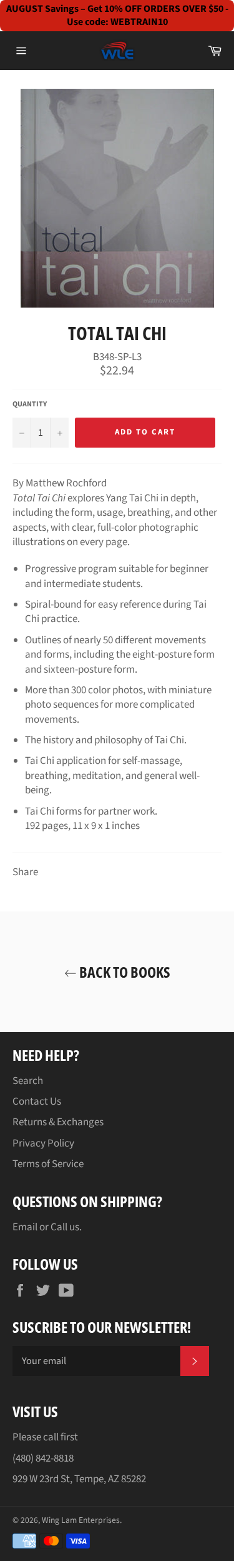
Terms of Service (48, 1164)
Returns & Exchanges (58, 1122)
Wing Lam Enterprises (81, 1520)
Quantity (29, 404)
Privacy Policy (43, 1143)
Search (27, 1080)
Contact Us (36, 1101)
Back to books (123, 971)
